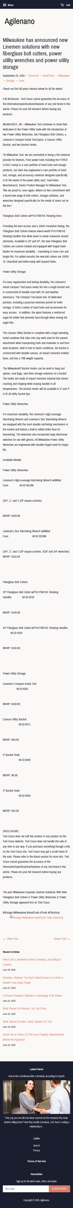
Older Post (12, 938)
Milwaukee (63, 75)
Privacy (36, 1150)
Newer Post (60, 938)
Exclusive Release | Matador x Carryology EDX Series (32, 995)
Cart (68, 5)
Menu (10, 5)
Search (36, 1145)
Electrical (34, 75)
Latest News (36, 1069)
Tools (21, 80)
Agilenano (44, 1200)
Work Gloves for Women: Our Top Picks (24, 1008)
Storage (10, 80)
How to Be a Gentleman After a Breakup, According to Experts (36, 1076)
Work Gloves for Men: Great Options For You (27, 1021)
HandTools (48, 75)
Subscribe (59, 1188)
